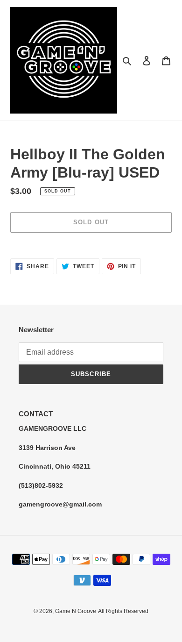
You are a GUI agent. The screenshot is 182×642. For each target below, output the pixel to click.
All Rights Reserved (123, 611)
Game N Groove (75, 611)
